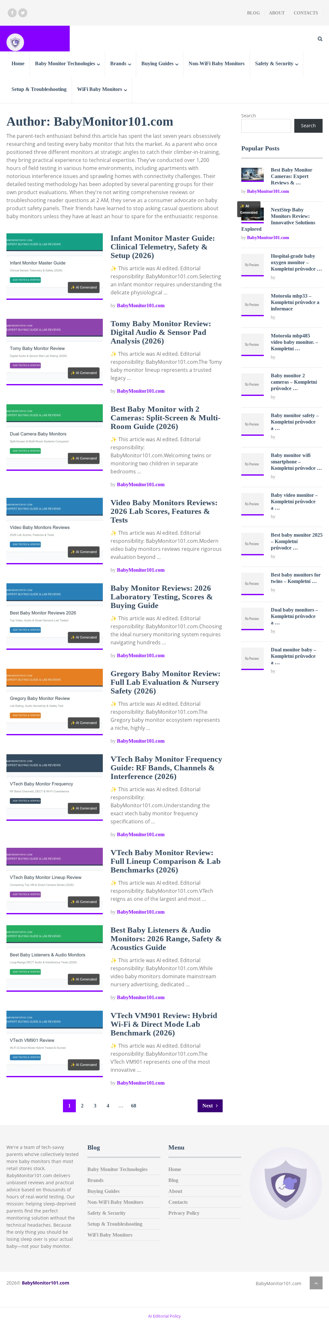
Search (248, 115)
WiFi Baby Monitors (99, 89)
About (277, 13)
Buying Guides (157, 63)
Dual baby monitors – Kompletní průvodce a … (294, 616)
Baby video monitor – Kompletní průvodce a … (294, 501)
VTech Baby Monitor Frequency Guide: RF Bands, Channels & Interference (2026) (166, 768)
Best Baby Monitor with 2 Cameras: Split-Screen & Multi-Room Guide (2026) (165, 418)
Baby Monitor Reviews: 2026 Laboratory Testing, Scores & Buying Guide (162, 597)
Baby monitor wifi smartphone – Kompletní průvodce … (296, 461)
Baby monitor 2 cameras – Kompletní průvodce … (294, 382)
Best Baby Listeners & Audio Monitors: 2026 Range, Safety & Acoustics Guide (166, 939)
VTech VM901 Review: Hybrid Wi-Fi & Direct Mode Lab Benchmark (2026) (164, 1024)
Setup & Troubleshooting (39, 89)
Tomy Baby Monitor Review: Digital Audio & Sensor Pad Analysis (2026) (161, 332)
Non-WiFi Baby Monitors (217, 63)
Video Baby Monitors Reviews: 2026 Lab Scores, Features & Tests (164, 511)
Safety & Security (274, 63)
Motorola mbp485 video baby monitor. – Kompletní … (294, 342)
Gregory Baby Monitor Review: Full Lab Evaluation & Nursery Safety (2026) (165, 682)
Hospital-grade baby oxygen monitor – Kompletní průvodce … (296, 262)
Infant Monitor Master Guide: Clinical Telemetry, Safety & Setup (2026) (163, 247)
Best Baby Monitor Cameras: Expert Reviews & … (291, 176)
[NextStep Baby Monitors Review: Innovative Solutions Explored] (252, 218)
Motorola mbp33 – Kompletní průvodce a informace (295, 302)
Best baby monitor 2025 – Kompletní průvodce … (297, 541)
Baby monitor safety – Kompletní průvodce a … (295, 422)
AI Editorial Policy (164, 1316)
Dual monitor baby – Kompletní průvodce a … (293, 656)
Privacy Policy (184, 1213)
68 (133, 1105)
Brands (118, 63)
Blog (253, 13)
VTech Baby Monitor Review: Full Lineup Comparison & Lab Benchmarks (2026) (166, 861)
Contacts (306, 13)
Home (18, 63)
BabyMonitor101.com (140, 305)
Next (208, 1105)
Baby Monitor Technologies (65, 63)
